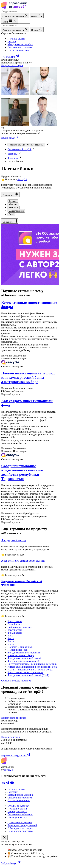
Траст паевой (15, 630)
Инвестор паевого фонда (21, 655)
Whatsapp (13, 204)
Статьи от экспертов (19, 50)
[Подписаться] (18, 137)
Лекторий (13, 792)
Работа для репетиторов (20, 828)
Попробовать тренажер (13, 717)
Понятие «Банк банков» (20, 647)
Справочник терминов (20, 47)
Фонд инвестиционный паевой (24, 658)
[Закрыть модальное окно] (4, 837)
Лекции (12, 41)
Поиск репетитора (17, 817)
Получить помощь (11, 737)
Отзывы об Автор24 (18, 805)
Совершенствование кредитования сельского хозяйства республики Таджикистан (22, 472)
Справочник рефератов (20, 814)
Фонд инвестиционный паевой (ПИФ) (28, 675)
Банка (11, 641)
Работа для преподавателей (22, 825)
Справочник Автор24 (19, 149)
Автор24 (22, 179)
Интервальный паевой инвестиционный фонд (32, 666)
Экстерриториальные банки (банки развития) (32, 664)
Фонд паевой (15, 632)
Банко (11, 644)
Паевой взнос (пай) (18, 649)
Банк (10, 635)
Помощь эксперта (17, 811)
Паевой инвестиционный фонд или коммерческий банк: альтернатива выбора (27, 377)
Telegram (13, 201)
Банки (11, 638)
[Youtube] (12, 783)
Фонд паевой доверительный (23, 661)
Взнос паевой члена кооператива (25, 672)
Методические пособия (20, 44)
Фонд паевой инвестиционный (24, 652)
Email (11, 214)
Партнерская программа (21, 831)
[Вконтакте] (3, 783)
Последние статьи (17, 808)
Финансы (13, 158)
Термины (13, 153)
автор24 (8, 769)
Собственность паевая (19, 627)
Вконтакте (13, 207)
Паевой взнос (15, 624)
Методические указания (20, 794)
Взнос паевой (15, 621)
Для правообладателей (20, 822)
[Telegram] (8, 783)
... (26, 145)
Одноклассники (16, 211)
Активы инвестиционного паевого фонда (30, 669)
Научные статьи (16, 38)
